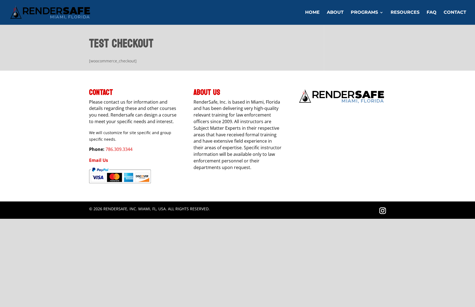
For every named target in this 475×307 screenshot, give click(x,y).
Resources (405, 12)
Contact (455, 12)
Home (312, 12)
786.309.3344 (118, 149)
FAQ (432, 12)
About (335, 12)
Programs (364, 12)
